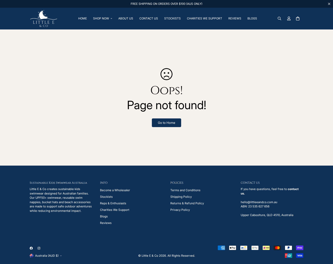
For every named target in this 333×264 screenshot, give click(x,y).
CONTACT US (148, 18)
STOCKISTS (172, 18)
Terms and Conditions (185, 190)
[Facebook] (31, 248)
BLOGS (252, 18)
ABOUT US (125, 18)
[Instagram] (38, 248)
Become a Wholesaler (115, 190)
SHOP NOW (101, 18)
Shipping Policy (181, 197)
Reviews (106, 223)
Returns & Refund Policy (187, 203)
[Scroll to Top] (325, 243)
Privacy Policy (180, 210)
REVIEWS (234, 18)
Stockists (106, 197)
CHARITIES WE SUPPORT (204, 18)
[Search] (279, 18)
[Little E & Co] (44, 18)
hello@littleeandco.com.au (259, 202)
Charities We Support (114, 210)
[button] (297, 18)
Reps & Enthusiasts (113, 203)
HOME (82, 18)
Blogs (104, 216)
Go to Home (166, 123)
